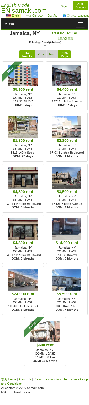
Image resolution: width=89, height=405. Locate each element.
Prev (41, 54)
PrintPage (64, 54)
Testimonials (52, 379)
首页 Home (8, 379)
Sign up (66, 6)
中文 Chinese (34, 15)
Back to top (80, 379)
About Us (25, 379)
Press (37, 379)
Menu (9, 24)
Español (53, 15)
